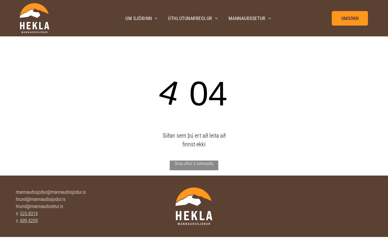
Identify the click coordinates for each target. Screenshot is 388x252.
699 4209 (29, 220)
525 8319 (29, 213)
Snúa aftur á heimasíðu (194, 163)
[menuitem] (141, 18)
